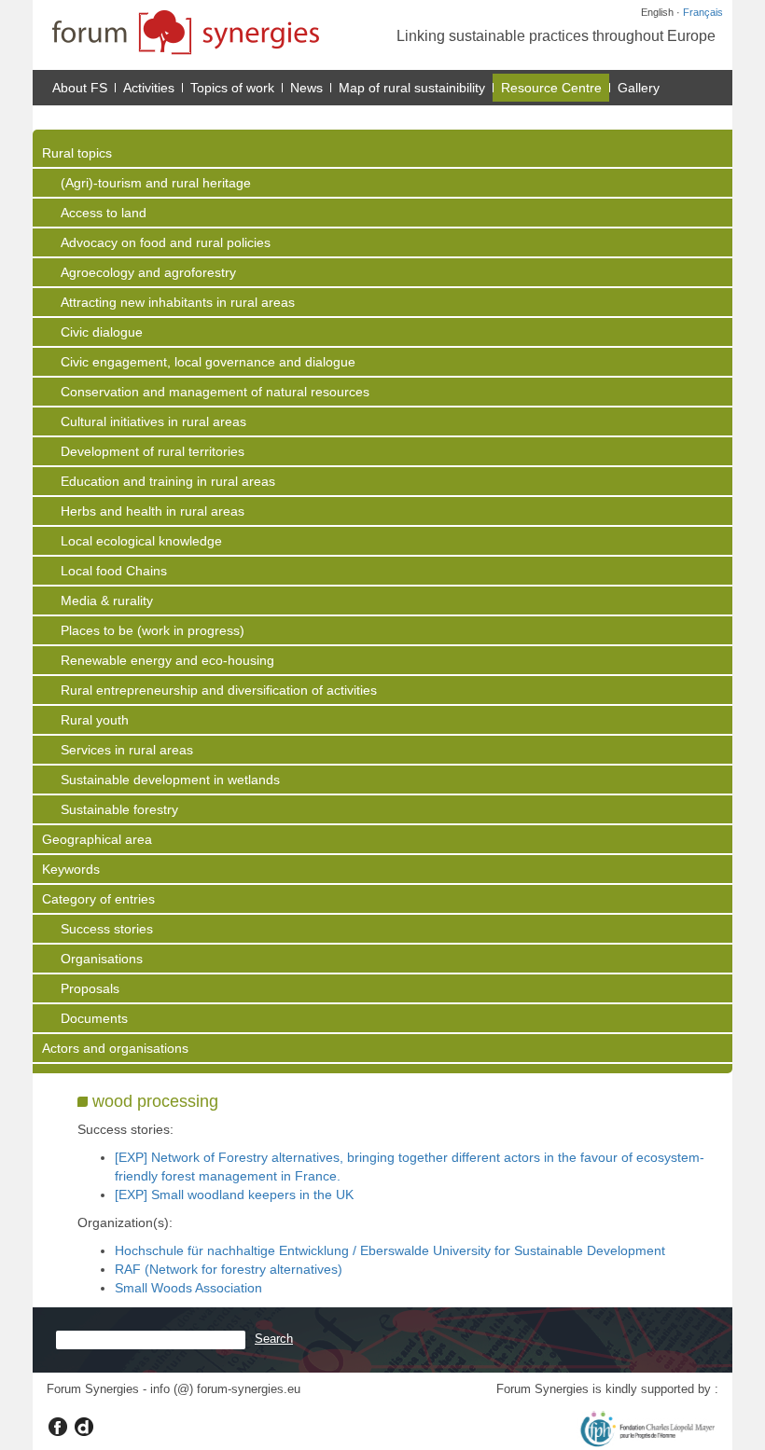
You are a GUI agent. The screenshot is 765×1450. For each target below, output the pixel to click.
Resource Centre (551, 87)
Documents (94, 1018)
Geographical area (97, 839)
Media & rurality (107, 600)
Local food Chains (114, 570)
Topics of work (232, 87)
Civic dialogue (102, 332)
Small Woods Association (188, 1287)
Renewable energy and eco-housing (167, 660)
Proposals (90, 988)
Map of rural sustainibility (412, 87)
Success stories (107, 928)
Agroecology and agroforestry (148, 272)
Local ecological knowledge (141, 540)
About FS (79, 87)
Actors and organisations (115, 1048)
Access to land (103, 212)
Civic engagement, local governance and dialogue (208, 361)
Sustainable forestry (119, 809)
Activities (148, 87)
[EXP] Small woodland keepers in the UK (234, 1194)
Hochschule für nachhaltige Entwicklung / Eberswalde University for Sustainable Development (390, 1250)
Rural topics (77, 152)
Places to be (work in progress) (152, 630)
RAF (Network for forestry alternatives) (228, 1269)
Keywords (71, 869)
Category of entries (98, 898)
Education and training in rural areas (168, 481)
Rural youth (95, 719)
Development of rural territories (152, 451)
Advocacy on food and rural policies (166, 242)
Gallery (639, 87)
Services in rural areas (127, 749)
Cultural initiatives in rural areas (153, 421)
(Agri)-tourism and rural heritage (156, 182)
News (306, 87)
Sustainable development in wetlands (170, 779)
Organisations (102, 958)
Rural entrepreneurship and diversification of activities (219, 690)
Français (703, 12)
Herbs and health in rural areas (152, 511)
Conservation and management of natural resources (215, 391)
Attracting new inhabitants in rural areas (178, 302)
